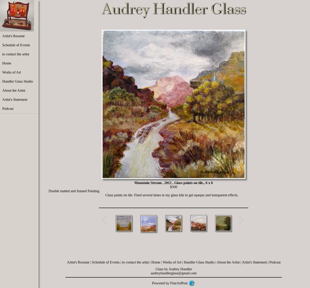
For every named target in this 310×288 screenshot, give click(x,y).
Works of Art (11, 72)
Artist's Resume (13, 36)
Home (6, 63)
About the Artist (13, 90)
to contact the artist (15, 54)
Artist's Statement (14, 99)
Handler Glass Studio (17, 81)
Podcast (7, 109)
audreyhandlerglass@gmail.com (174, 273)
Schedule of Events (16, 45)
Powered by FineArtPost (169, 283)
